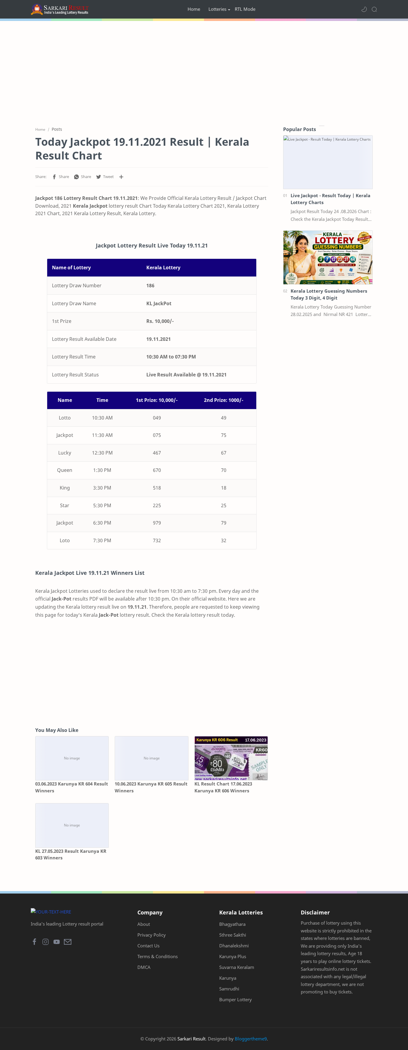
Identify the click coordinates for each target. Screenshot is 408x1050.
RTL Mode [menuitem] (245, 9)
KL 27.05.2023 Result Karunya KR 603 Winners (70, 854)
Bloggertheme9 (251, 1039)
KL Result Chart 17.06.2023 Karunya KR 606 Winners (223, 787)
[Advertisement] (204, 72)
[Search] (374, 9)
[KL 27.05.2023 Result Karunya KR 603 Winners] (72, 825)
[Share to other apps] (121, 177)
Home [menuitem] (194, 9)
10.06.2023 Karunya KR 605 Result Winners (151, 787)
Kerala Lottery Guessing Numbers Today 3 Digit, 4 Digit (329, 294)
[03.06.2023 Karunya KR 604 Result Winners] (72, 758)
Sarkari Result (191, 1039)
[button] (364, 9)
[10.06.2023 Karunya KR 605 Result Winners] (151, 758)
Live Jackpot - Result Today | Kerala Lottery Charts (330, 198)
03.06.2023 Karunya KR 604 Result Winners (71, 787)
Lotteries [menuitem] (217, 9)
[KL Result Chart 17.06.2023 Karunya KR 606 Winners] (231, 758)
